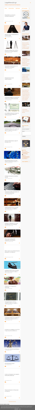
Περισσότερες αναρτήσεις (12, 401)
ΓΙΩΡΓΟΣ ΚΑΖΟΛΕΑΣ (24, 8)
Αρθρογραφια (18, 8)
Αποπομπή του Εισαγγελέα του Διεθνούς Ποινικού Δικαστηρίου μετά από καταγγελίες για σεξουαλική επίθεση (25, 77)
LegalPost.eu (24, 155)
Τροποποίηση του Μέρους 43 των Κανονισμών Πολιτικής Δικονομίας (25, 153)
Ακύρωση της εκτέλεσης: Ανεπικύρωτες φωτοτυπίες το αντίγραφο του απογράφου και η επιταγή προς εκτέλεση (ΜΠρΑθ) (25, 46)
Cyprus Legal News (24, 151)
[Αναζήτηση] (30, 3)
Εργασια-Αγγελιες (11, 8)
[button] (19, 22)
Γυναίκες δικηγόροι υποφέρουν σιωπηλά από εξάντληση (25, 111)
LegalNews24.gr (11, 2)
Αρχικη (6, 8)
